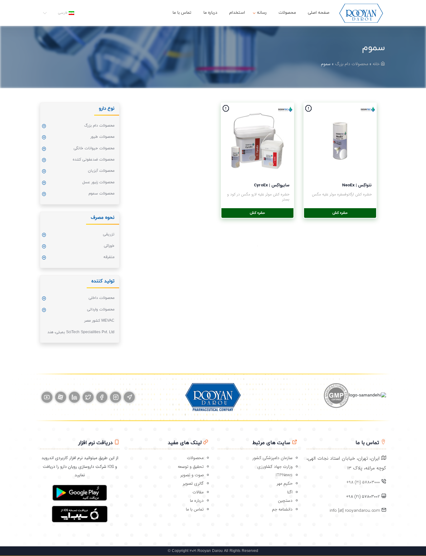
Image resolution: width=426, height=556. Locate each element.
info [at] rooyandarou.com (355, 510)
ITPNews (284, 475)
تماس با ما (181, 13)
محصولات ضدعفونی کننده (93, 159)
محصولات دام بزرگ (351, 64)
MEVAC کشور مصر (99, 320)
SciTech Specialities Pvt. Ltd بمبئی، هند (80, 332)
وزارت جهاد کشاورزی (275, 466)
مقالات (198, 492)
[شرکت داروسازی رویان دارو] (361, 13)
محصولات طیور (102, 136)
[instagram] (115, 397)
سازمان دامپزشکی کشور (272, 458)
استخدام (237, 13)
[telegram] (129, 397)
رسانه (262, 13)
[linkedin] (74, 397)
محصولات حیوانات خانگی (94, 148)
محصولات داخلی (101, 297)
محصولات (287, 13)
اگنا (290, 492)
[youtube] (46, 397)
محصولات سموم (101, 193)
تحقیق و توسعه (191, 466)
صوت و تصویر (192, 475)
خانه (377, 64)
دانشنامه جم (282, 509)
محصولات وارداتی (100, 309)
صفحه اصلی (318, 13)
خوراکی (109, 245)
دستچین (285, 500)
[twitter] (88, 397)
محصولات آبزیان (101, 170)
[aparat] (60, 397)
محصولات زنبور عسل (98, 182)
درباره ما (210, 13)
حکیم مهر (285, 483)
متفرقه (109, 257)
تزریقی (108, 234)
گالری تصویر (193, 483)
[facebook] (101, 397)
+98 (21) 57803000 (363, 482)
